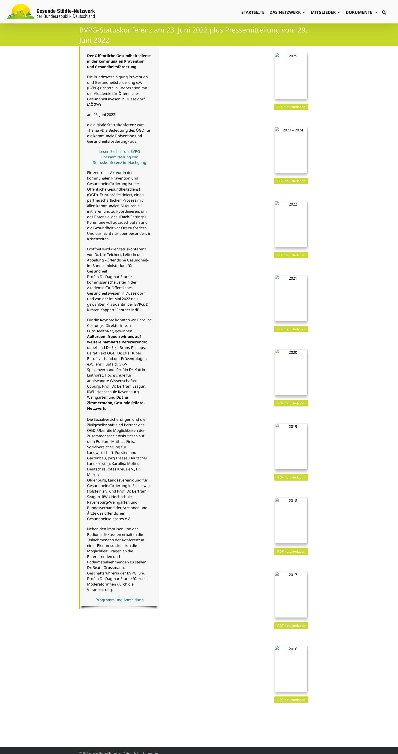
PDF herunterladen (291, 107)
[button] (384, 11)
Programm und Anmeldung (120, 599)
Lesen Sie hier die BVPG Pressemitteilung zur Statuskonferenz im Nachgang (119, 157)
